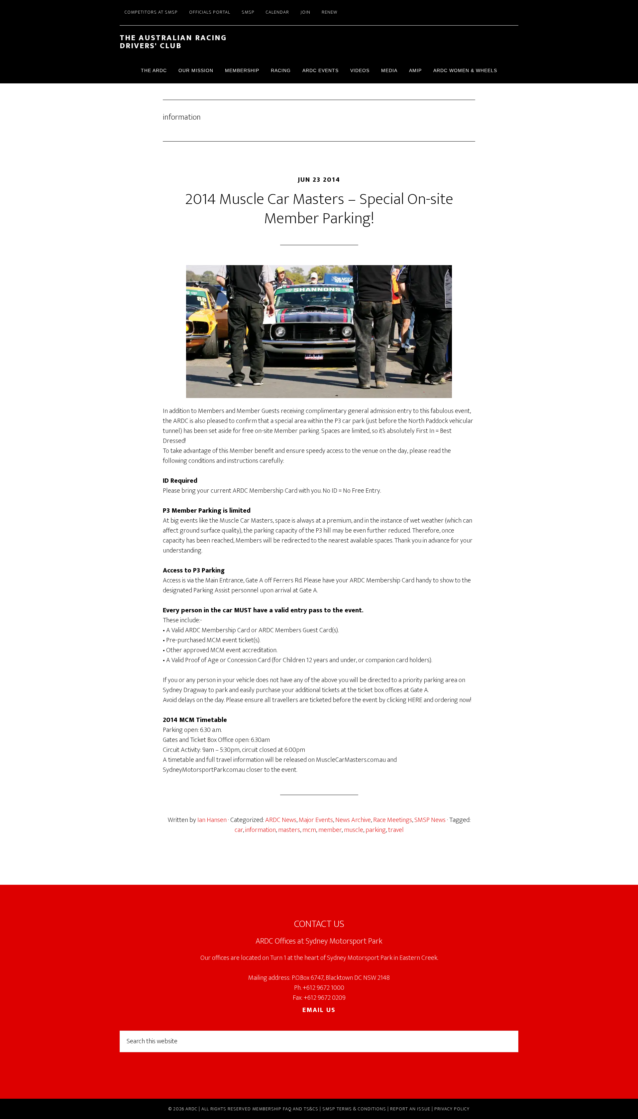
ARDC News (280, 820)
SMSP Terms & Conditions (354, 1109)
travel (396, 830)
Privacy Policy (452, 1109)
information (260, 830)
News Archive (353, 820)
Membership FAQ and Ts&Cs (285, 1109)
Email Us (319, 1010)
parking (376, 830)
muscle (353, 830)
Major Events (316, 820)
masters (289, 830)
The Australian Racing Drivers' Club (173, 41)
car (239, 830)
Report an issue (410, 1109)
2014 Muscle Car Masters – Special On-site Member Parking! (319, 209)
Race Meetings (392, 820)
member (330, 830)
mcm (309, 830)
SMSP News (430, 820)
